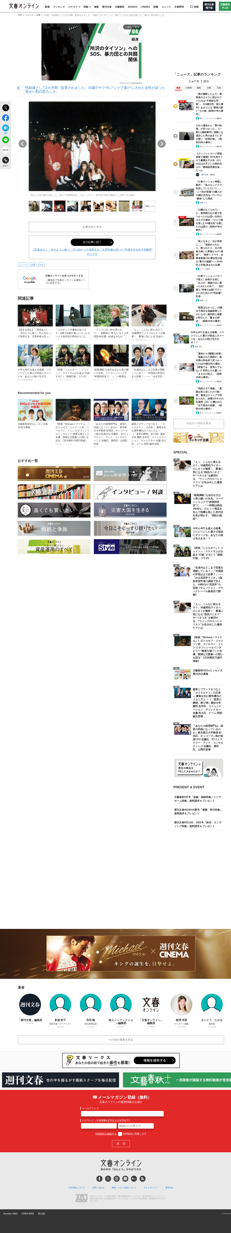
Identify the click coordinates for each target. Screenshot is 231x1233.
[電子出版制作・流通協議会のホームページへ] (81, 1198)
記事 (38, 15)
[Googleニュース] (125, 1179)
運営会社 (169, 1187)
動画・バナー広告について (124, 1187)
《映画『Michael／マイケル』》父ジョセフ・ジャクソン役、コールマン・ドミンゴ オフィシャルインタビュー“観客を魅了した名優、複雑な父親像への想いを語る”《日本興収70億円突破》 (73, 434)
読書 (155, 6)
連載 (96, 6)
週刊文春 (107, 6)
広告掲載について (76, 1187)
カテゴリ (73, 6)
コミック (166, 6)
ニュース (29, 15)
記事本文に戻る (92, 226)
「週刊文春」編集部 (207, 174)
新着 (47, 6)
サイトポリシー (151, 1187)
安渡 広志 (198, 346)
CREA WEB (28, 1213)
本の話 (41, 1213)
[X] (108, 1179)
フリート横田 (205, 269)
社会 (41, 265)
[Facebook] (99, 1179)
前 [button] (23, 144)
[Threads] (117, 1179)
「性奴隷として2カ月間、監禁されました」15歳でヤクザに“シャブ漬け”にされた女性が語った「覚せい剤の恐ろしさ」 (93, 89)
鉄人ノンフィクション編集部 (211, 118)
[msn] (134, 1179)
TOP (20, 15)
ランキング (59, 6)
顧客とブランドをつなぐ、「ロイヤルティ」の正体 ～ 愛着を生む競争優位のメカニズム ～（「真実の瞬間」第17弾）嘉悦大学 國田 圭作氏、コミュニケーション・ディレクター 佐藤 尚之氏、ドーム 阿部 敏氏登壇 (149, 435)
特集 (86, 6)
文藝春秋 (119, 6)
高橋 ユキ (203, 203)
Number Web (10, 1213)
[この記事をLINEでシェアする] (5, 140)
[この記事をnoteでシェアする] (5, 150)
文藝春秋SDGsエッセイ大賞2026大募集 (33, 427)
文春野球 (179, 6)
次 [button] (162, 144)
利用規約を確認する (106, 1133)
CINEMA (145, 6)
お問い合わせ (98, 1187)
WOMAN (132, 6)
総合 (206, 81)
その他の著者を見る (121, 1039)
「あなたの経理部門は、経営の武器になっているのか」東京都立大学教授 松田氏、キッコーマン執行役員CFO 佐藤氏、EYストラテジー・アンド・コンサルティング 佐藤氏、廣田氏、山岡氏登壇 (111, 435)
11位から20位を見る (198, 423)
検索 (196, 6)
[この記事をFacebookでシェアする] (5, 118)
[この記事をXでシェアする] (5, 108)
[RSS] (143, 1179)
